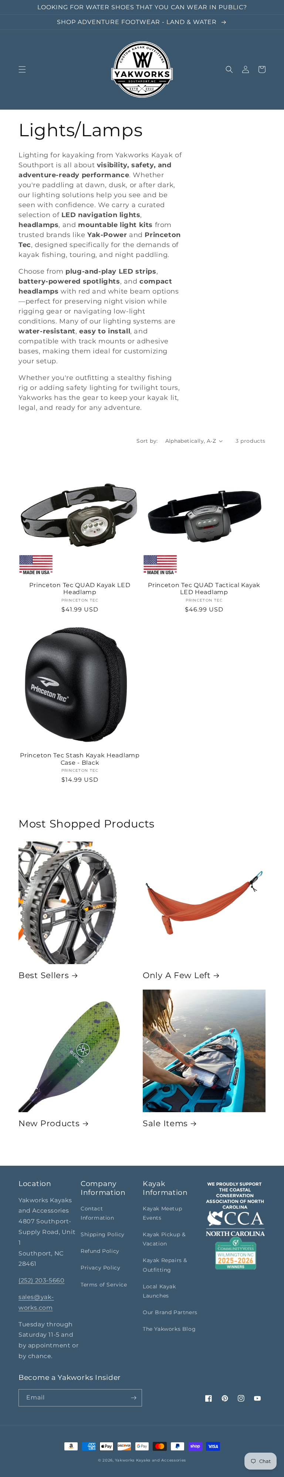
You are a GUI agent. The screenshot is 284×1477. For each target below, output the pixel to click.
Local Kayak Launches (159, 1291)
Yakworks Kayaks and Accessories (150, 1460)
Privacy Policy (100, 1267)
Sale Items (165, 1123)
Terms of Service (104, 1284)
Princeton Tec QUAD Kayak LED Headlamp (79, 589)
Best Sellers (43, 975)
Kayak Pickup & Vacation (164, 1239)
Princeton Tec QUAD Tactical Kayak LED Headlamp (204, 589)
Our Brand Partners (170, 1312)
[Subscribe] (133, 1397)
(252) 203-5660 (41, 1280)
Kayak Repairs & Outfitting (165, 1265)
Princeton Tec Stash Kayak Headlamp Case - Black (79, 759)
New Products (49, 1123)
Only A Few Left (177, 975)
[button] (22, 69)
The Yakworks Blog (169, 1329)
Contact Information (97, 1213)
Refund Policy (100, 1251)
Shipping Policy (103, 1234)
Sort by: (147, 441)
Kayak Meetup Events (162, 1213)
